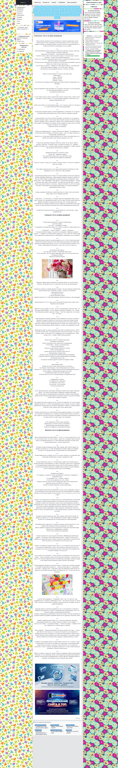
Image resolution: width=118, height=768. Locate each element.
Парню (18, 39)
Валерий (95, 17)
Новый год (37, 2)
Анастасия (90, 24)
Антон (86, 12)
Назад (78, 718)
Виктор (86, 17)
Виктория (99, 26)
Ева (85, 27)
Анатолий (92, 14)
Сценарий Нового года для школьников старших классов (42, 728)
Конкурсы (19, 19)
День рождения (72, 2)
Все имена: (87, 19)
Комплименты (20, 15)
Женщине (24, 38)
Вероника (89, 27)
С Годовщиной (21, 49)
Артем (90, 12)
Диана (99, 27)
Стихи (18, 23)
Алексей (98, 14)
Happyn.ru (23, 2)
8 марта (53, 2)
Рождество (46, 2)
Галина (95, 26)
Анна (86, 24)
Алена (95, 24)
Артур (94, 12)
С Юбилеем (94, 6)
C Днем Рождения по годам (93, 2)
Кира (91, 26)
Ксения (100, 24)
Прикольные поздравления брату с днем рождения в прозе (41, 733)
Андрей (98, 12)
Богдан (98, 15)
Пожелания (20, 11)
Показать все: (20, 41)
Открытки (19, 13)
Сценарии (19, 17)
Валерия (95, 27)
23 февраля (61, 2)
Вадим (91, 17)
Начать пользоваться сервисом (93, 55)
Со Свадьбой (20, 51)
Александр (87, 15)
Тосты (18, 21)
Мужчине (19, 38)
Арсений (93, 15)
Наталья (87, 26)
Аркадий (87, 14)
